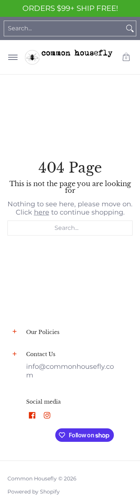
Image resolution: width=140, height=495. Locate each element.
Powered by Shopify (33, 492)
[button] (126, 57)
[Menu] (12, 57)
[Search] (130, 28)
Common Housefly (32, 479)
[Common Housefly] (68, 57)
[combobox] (64, 28)
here (41, 212)
